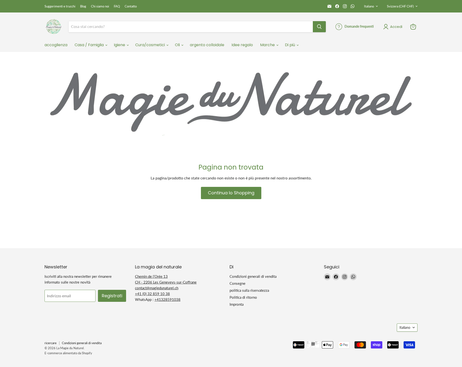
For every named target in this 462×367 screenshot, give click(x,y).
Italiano (369, 6)
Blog (83, 6)
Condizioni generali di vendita (253, 276)
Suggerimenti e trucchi (60, 6)
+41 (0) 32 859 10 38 (152, 293)
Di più (290, 45)
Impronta (237, 304)
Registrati (112, 296)
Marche (268, 45)
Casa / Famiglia (90, 45)
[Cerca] (319, 26)
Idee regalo (242, 45)
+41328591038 (167, 299)
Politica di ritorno (243, 297)
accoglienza (56, 45)
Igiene (120, 45)
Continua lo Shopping (231, 193)
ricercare (51, 343)
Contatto (131, 6)
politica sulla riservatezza (249, 290)
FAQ (117, 6)
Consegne (237, 283)
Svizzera (400, 6)
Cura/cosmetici (150, 45)
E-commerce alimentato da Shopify (68, 353)
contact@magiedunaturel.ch (156, 288)
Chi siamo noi (100, 6)
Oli (178, 45)
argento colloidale (207, 45)
